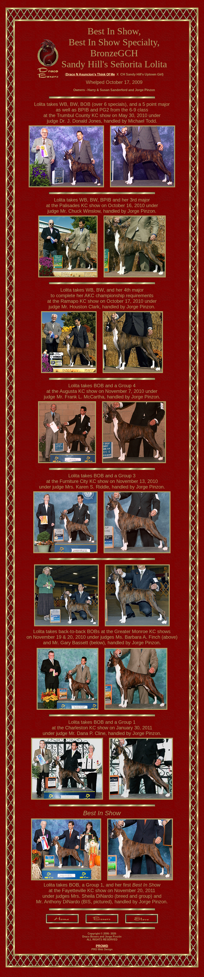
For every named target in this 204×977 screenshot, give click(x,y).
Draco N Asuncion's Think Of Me (90, 74)
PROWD (102, 946)
